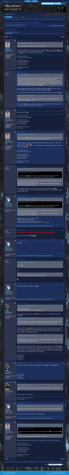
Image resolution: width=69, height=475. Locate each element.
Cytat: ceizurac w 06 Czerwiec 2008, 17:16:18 (27, 169)
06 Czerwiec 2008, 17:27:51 (21, 196)
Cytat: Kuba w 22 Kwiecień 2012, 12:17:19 (26, 384)
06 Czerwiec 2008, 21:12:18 (21, 240)
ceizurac (7, 40)
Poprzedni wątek (53, 25)
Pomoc (54, 472)
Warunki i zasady (58, 472)
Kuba (6, 303)
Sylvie (43, 19)
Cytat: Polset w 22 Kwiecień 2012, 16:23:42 (27, 424)
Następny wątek (60, 25)
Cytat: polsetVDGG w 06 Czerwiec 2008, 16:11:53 (28, 43)
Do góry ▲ (64, 472)
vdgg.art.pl (46, 14)
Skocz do (46, 464)
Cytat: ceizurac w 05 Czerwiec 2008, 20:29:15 (27, 305)
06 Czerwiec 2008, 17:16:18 (21, 131)
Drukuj (62, 36)
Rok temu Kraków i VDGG (11, 32)
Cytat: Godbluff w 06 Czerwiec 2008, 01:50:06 (27, 318)
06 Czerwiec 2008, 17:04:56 (21, 40)
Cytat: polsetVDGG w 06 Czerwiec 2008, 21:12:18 (28, 262)
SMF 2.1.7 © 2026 (6, 472)
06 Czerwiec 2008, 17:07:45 (21, 110)
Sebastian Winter (9, 382)
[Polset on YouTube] (5, 208)
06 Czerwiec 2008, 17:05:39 (21, 72)
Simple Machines (12, 472)
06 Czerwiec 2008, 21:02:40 (21, 229)
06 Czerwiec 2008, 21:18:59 (21, 259)
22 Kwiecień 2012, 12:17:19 (21, 362)
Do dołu (6, 36)
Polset (7, 196)
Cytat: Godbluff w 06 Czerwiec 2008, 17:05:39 (27, 134)
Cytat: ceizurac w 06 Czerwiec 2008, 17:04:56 (27, 95)
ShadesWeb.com (12, 473)
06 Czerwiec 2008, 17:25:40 (21, 166)
